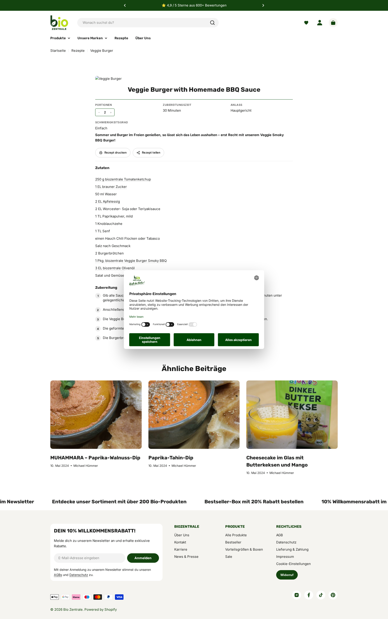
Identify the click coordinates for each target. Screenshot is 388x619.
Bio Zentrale (73, 609)
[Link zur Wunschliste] (306, 23)
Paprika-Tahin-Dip (170, 458)
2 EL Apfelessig (107, 201)
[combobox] (148, 22)
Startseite (58, 50)
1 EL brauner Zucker (111, 187)
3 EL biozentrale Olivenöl (115, 268)
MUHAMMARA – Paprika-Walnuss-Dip (95, 458)
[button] (125, 5)
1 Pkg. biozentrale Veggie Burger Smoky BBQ (131, 260)
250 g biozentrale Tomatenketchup (123, 179)
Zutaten (102, 168)
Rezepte (78, 50)
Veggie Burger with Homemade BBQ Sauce (194, 89)
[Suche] (212, 22)
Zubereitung (106, 287)
